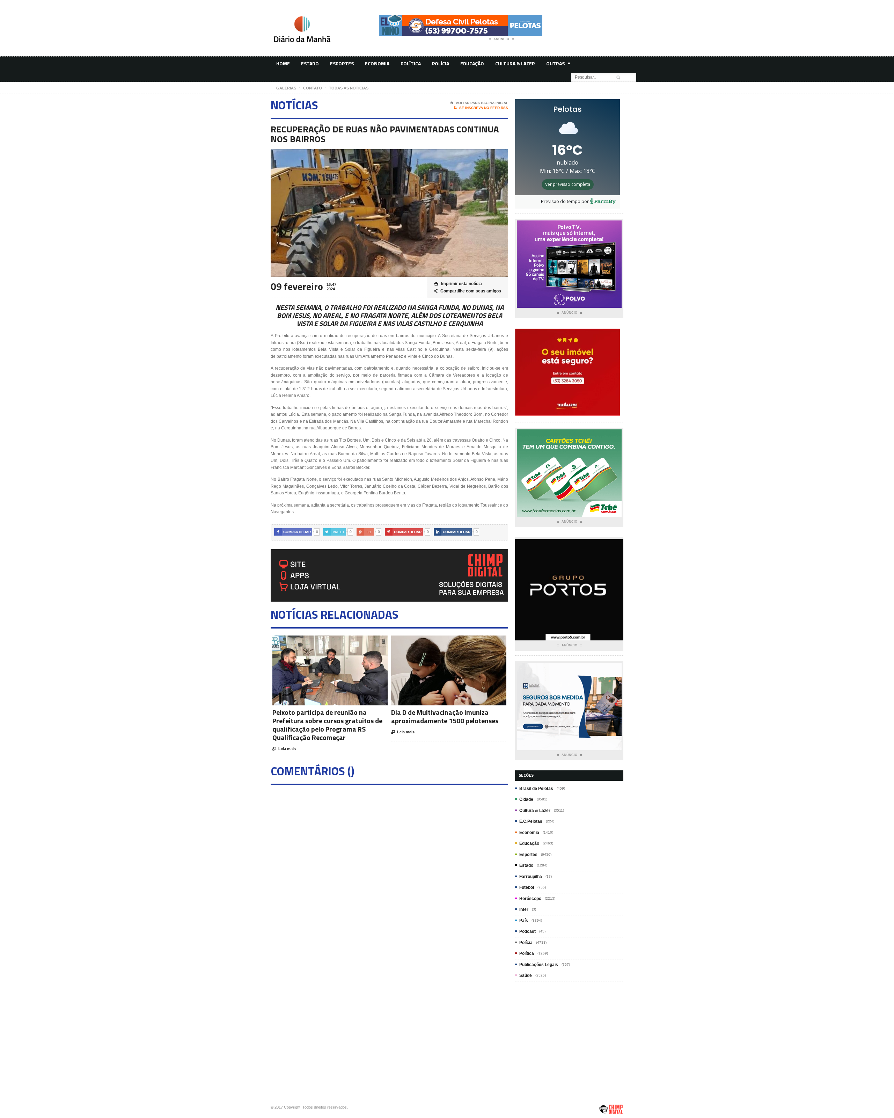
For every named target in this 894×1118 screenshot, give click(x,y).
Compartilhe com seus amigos (467, 291)
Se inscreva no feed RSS (481, 108)
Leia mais (284, 749)
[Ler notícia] (338, 642)
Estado (310, 63)
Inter (523, 909)
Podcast (527, 931)
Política (411, 63)
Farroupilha (530, 876)
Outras (555, 63)
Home (283, 63)
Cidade (526, 799)
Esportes (342, 63)
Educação (472, 63)
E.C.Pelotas (530, 821)
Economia (377, 63)
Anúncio (501, 39)
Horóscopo (530, 898)
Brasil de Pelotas (536, 788)
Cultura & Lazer (515, 63)
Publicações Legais (538, 964)
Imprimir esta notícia (458, 283)
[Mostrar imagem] (321, 642)
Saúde (525, 975)
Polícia (440, 63)
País (523, 920)
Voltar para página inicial (479, 103)
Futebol (526, 887)
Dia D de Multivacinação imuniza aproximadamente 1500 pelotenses (444, 716)
